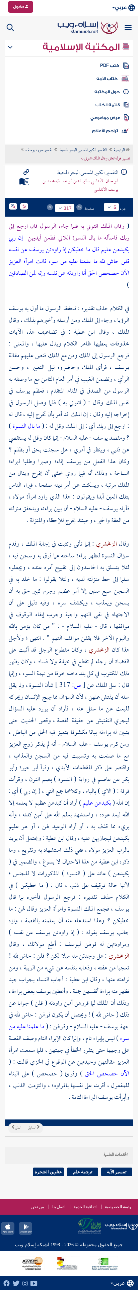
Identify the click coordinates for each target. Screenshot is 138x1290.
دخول (19, 6)
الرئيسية (120, 150)
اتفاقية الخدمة (85, 1207)
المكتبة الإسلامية (82, 47)
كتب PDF (109, 65)
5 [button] (115, 207)
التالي (17, 1128)
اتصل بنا (58, 1207)
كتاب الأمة (107, 78)
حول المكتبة (107, 91)
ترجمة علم (82, 1171)
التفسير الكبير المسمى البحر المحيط (83, 150)
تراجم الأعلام (105, 130)
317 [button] (68, 208)
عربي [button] (121, 7)
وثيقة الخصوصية (118, 1207)
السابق (32, 1128)
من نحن (37, 1207)
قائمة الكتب (107, 105)
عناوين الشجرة (48, 1171)
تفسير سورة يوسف (38, 150)
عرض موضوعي (105, 117)
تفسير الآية (117, 1171)
